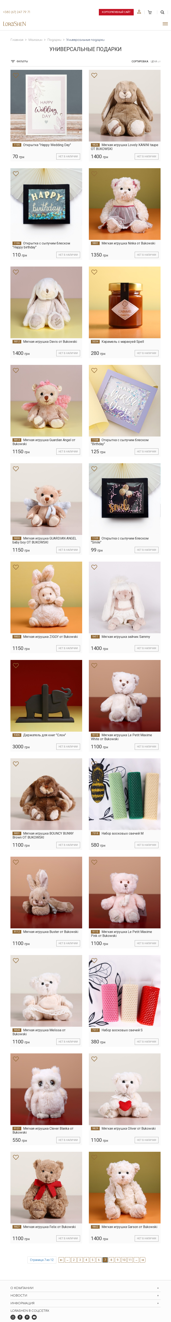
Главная (16, 39)
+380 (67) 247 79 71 (16, 12)
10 (124, 1260)
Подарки (54, 39)
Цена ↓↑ (156, 61)
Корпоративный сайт (116, 12)
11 (130, 1260)
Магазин (35, 39)
